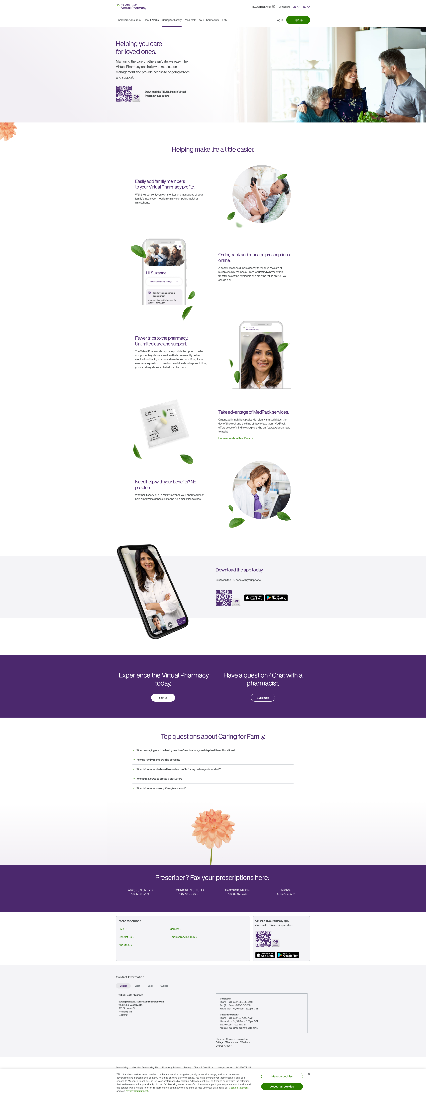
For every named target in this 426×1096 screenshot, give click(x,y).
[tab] (123, 986)
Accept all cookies (282, 1086)
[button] (296, 6)
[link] (261, 6)
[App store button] (265, 955)
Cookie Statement (238, 1087)
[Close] (309, 1074)
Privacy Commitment (136, 1091)
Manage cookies (224, 1067)
